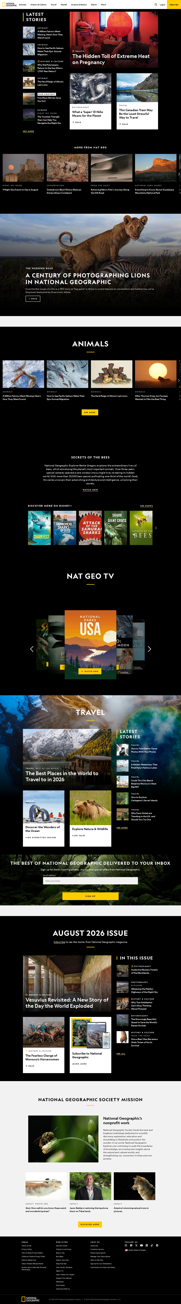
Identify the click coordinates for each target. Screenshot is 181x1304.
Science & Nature (79, 4)
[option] (23, 174)
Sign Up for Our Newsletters (101, 1264)
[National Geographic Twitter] (136, 1245)
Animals (22, 4)
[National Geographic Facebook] (131, 1245)
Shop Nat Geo (61, 1264)
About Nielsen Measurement (32, 1264)
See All (121, 1054)
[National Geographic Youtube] (141, 1245)
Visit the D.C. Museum (64, 1267)
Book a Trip (60, 1253)
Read (78, 122)
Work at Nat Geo (96, 1260)
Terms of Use (26, 1246)
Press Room (60, 1285)
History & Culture (38, 4)
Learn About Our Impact (65, 1274)
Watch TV (59, 1271)
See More (28, 131)
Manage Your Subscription (100, 1256)
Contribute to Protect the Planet (102, 1267)
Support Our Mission (64, 1278)
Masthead (59, 1282)
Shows (94, 4)
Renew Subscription (97, 1253)
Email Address (49, 875)
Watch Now (90, 489)
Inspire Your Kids (62, 1260)
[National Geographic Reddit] (157, 1245)
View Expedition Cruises (40, 837)
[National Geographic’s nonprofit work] (90, 1139)
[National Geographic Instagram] (126, 1245)
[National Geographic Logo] (31, 1301)
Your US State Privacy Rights (32, 1253)
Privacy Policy (27, 1249)
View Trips (78, 836)
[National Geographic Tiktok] (152, 1245)
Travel (53, 4)
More (103, 4)
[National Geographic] (9, 4)
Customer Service (97, 1249)
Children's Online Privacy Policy (33, 1256)
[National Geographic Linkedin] (146, 1245)
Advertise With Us (63, 1289)
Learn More (79, 1064)
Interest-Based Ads (29, 1260)
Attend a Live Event (63, 1249)
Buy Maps (59, 1256)
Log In (162, 4)
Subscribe (59, 941)
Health (64, 4)
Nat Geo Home (61, 1246)
